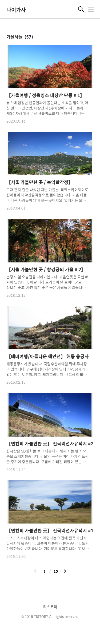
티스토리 (50, 607)
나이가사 (16, 9)
